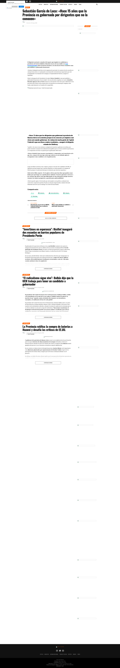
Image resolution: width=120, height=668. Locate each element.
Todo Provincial (31, 240)
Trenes (80, 4)
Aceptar (21, 6)
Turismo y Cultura (63, 4)
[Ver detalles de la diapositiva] (88, 80)
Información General (54, 4)
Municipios (46, 4)
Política (40, 4)
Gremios (75, 4)
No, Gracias (14, 6)
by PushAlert (10, 7)
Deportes (70, 4)
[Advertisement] (88, 59)
